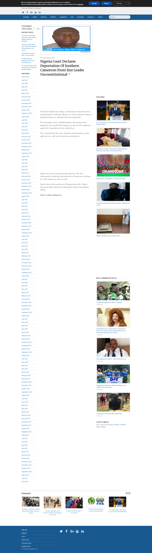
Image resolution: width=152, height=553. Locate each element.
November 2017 (26, 425)
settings (80, 4)
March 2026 (25, 93)
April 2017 (25, 448)
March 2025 (25, 133)
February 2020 (26, 335)
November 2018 (26, 385)
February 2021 (26, 296)
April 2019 (25, 369)
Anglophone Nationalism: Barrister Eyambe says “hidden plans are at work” (111, 386)
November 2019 (26, 345)
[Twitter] (23, 12)
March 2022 (25, 252)
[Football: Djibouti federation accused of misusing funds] (96, 506)
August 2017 (25, 435)
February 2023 (26, 216)
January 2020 (26, 339)
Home (26, 17)
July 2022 (24, 239)
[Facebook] (27, 12)
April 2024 (25, 169)
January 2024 (26, 180)
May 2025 (25, 126)
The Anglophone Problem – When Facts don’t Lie (111, 359)
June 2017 (25, 442)
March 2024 (25, 173)
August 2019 (25, 355)
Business (63, 17)
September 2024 (27, 153)
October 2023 (26, 189)
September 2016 (27, 471)
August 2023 (25, 196)
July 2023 (24, 199)
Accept (94, 3)
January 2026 (26, 100)
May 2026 (25, 87)
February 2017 (26, 455)
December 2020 (26, 302)
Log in (23, 536)
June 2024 (25, 163)
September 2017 (27, 432)
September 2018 (27, 392)
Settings (119, 3)
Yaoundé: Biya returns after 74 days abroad (74, 512)
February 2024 (26, 176)
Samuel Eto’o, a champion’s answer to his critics (110, 179)
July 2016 (24, 478)
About (100, 17)
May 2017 (25, 445)
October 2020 (26, 309)
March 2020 (25, 332)
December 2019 (26, 342)
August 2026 (25, 77)
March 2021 (25, 292)
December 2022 (26, 223)
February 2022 (26, 256)
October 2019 (26, 349)
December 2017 (26, 422)
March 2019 (25, 372)
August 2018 (25, 395)
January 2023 (26, 219)
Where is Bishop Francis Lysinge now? (108, 236)
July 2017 (24, 438)
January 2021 (26, 299)
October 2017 (26, 428)
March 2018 (25, 412)
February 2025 (26, 136)
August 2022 (25, 236)
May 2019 (25, 365)
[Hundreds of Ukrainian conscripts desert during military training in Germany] (31, 506)
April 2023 (25, 209)
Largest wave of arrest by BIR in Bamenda (109, 413)
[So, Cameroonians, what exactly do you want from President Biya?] (117, 507)
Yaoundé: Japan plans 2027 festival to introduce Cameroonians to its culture (52, 512)
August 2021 (25, 276)
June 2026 (25, 83)
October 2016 (26, 468)
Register (24, 533)
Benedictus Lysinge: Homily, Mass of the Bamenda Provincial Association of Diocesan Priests (111, 150)
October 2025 (26, 110)
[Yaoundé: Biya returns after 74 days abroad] (74, 508)
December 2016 (26, 462)
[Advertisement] (66, 93)
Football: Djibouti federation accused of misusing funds (28, 60)
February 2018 (26, 415)
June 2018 (25, 402)
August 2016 (25, 475)
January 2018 (26, 418)
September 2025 (27, 113)
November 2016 (26, 465)
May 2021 (25, 286)
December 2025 (26, 103)
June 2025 (25, 123)
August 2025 (25, 116)
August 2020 (25, 316)
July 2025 (24, 120)
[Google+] (31, 12)
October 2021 (26, 269)
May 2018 (25, 405)
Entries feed (25, 540)
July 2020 (24, 319)
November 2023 (26, 186)
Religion (80, 17)
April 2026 (25, 90)
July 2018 (24, 398)
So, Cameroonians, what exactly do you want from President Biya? (29, 67)
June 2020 (25, 322)
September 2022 (27, 233)
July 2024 (24, 160)
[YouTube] (35, 12)
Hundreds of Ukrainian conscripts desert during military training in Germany (31, 511)
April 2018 (25, 408)
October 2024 (26, 150)
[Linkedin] (39, 12)
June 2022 (25, 243)
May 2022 (25, 246)
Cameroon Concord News (29, 549)
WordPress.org (26, 546)
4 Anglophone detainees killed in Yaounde (109, 302)
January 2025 (26, 140)
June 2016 (25, 481)
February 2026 (26, 97)
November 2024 (26, 146)
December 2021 (26, 262)
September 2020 (27, 312)
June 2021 (25, 282)
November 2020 (26, 306)
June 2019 (25, 362)
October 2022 (26, 229)
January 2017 (26, 458)
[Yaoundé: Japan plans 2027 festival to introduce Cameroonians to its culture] (52, 508)
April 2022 (25, 249)
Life (72, 17)
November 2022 (26, 226)
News (35, 17)
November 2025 (26, 106)
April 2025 (25, 130)
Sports (53, 17)
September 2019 (27, 352)
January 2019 (26, 379)
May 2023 (25, 206)
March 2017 (25, 452)
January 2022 (26, 259)
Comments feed (26, 543)
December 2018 (26, 382)
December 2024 (26, 143)
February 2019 (26, 375)
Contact (91, 17)
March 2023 (25, 213)
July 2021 (24, 279)
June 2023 (25, 203)
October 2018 (26, 389)
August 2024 (25, 156)
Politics (44, 17)
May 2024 (25, 166)
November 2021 (26, 266)
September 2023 (27, 193)
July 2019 (24, 359)
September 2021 (27, 272)
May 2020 (25, 325)
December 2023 (26, 183)
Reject (106, 3)
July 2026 (24, 80)
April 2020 (25, 329)
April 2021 (25, 289)
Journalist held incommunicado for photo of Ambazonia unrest (113, 204)
